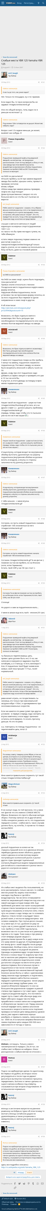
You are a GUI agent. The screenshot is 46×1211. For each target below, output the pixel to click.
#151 (43, 628)
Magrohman (14, 784)
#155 (43, 883)
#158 (43, 1104)
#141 (43, 82)
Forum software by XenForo (19, 1209)
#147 (43, 477)
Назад (21, 1172)
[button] (2, 3)
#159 (43, 1136)
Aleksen (12, 874)
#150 (43, 583)
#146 (43, 431)
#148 (43, 519)
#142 (43, 148)
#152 (43, 744)
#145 (43, 398)
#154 (43, 843)
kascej (11, 834)
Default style (8, 1198)
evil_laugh (13, 73)
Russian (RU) (21, 1198)
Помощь (5, 1204)
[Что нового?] (38, 3)
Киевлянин (13, 389)
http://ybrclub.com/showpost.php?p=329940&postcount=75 (16, 309)
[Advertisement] (23, 30)
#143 (43, 265)
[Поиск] (43, 3)
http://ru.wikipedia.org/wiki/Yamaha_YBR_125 (20, 1167)
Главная (13, 1204)
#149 (43, 543)
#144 (43, 338)
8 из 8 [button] (29, 1172)
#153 (43, 793)
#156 (43, 1040)
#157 (43, 1067)
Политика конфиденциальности (28, 1202)
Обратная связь (8, 1202)
